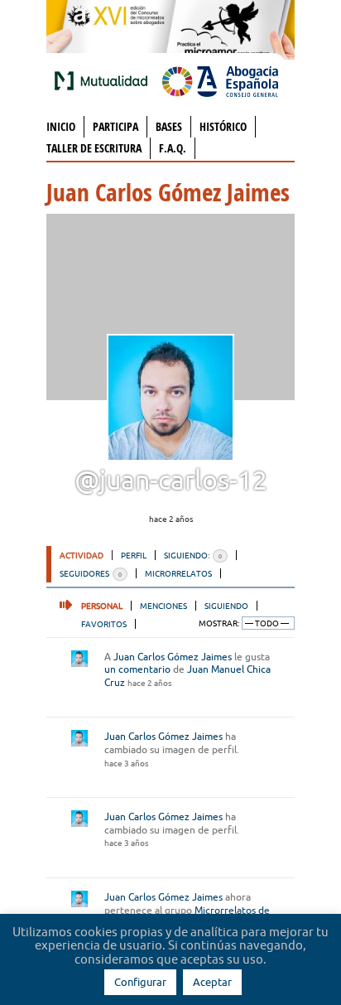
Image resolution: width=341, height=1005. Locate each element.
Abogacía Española (220, 80)
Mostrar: (219, 623)
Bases (169, 126)
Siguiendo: (193, 555)
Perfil (133, 555)
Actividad (81, 555)
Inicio (60, 126)
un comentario (137, 669)
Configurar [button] (140, 982)
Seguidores (91, 573)
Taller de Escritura (94, 148)
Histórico (223, 126)
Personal (101, 606)
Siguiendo (226, 606)
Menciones (163, 606)
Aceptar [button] (212, 982)
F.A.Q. (172, 148)
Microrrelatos (178, 573)
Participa (115, 126)
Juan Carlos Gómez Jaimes (172, 656)
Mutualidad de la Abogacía (104, 80)
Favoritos (104, 624)
